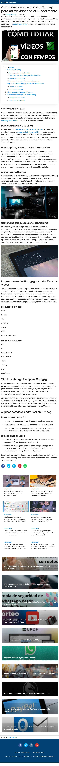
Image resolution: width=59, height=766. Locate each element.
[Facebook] (20, 745)
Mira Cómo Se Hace (38, 752)
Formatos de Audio (16, 89)
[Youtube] (37, 745)
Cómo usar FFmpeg (14, 70)
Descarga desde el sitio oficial (19, 73)
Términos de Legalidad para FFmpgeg (20, 92)
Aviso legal (17, 756)
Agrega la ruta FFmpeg (17, 78)
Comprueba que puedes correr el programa (24, 81)
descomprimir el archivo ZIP (28, 132)
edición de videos (20, 24)
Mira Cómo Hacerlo (8, 2)
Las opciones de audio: (17, 98)
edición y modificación (10, 121)
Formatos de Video (16, 87)
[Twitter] (26, 745)
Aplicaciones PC (12, 737)
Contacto (27, 756)
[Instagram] (31, 745)
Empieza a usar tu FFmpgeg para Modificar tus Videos (25, 84)
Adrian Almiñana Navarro (11, 14)
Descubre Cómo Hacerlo (22, 752)
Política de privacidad (47, 756)
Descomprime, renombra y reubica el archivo (25, 75)
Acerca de (8, 756)
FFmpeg (40, 129)
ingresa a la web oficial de (26, 129)
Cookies (35, 756)
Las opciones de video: (17, 100)
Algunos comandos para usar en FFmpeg (21, 95)
